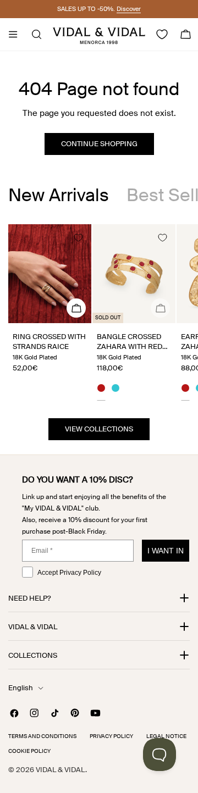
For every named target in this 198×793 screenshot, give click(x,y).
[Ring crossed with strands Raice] (49, 273)
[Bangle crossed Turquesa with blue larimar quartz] (115, 390)
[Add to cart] (160, 308)
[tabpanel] (99, 312)
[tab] (58, 195)
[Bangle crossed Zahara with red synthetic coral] (133, 273)
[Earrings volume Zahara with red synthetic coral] (185, 390)
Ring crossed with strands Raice (49, 341)
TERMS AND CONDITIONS (42, 736)
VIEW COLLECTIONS (99, 429)
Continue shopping (99, 143)
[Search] (33, 35)
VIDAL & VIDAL (60, 769)
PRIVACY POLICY (111, 736)
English (20, 687)
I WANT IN (165, 550)
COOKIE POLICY (29, 751)
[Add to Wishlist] (78, 237)
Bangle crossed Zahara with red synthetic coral (129, 346)
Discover (129, 9)
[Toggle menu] (13, 35)
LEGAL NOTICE (166, 736)
